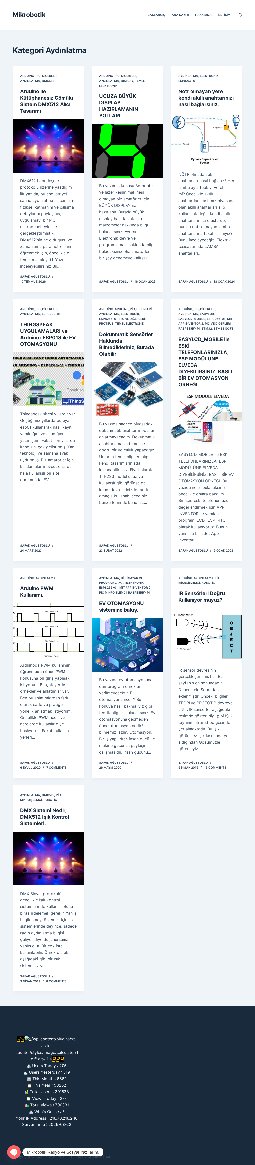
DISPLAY (127, 81)
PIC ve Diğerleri (132, 319)
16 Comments (215, 767)
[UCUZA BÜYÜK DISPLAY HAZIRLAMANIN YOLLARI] (127, 150)
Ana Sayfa (180, 15)
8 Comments (56, 981)
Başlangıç (156, 15)
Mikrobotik (29, 14)
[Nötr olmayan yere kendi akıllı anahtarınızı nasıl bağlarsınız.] (206, 139)
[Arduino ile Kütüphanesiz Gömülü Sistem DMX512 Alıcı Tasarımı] (48, 146)
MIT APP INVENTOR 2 (134, 587)
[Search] (240, 15)
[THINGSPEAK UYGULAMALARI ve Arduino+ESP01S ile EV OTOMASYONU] (48, 379)
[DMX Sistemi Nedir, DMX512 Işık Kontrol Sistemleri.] (48, 858)
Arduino (106, 309)
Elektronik (209, 76)
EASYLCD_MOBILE (191, 319)
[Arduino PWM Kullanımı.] (48, 630)
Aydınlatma (30, 81)
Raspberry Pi (189, 328)
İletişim (224, 15)
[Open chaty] (14, 1152)
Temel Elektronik (129, 323)
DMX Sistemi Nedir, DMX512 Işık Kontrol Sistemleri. (44, 816)
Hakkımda (203, 15)
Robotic (208, 582)
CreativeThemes (102, 1156)
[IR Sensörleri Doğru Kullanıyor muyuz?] (206, 635)
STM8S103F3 (224, 328)
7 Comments (56, 767)
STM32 (206, 328)
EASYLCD (207, 314)
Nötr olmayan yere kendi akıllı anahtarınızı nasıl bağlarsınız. (206, 98)
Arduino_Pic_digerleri (38, 76)
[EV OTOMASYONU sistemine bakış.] (127, 645)
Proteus (106, 323)
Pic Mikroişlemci (113, 592)
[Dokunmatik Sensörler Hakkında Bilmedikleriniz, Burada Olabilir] (127, 388)
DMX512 (48, 81)
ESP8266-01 (187, 81)
